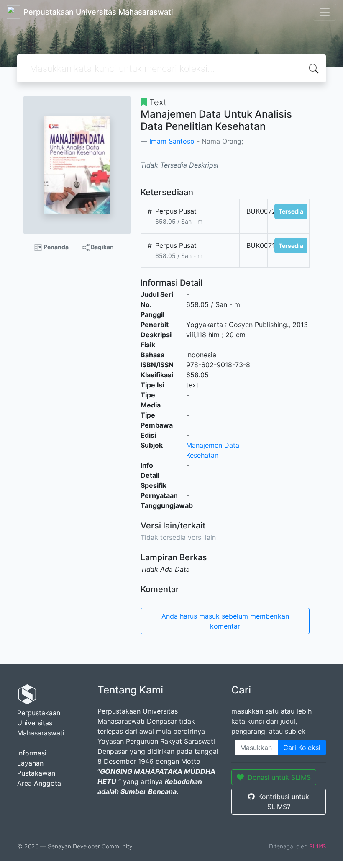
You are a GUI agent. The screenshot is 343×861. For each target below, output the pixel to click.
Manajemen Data (212, 445)
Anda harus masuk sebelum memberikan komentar (225, 621)
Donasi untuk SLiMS (279, 777)
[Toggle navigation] (324, 12)
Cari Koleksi (301, 747)
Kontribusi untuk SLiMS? (283, 801)
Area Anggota (39, 783)
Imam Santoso (172, 141)
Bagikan (102, 246)
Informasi (31, 753)
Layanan (30, 763)
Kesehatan (202, 455)
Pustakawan (36, 773)
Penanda (55, 246)
